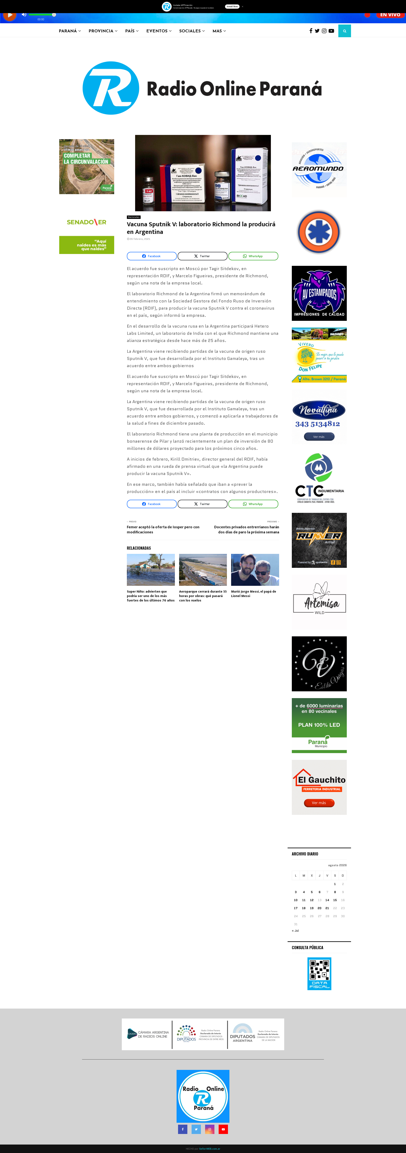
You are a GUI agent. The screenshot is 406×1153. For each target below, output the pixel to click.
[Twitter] (318, 31)
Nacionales (134, 217)
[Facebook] (312, 31)
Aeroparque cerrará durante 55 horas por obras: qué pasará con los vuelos (203, 596)
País (129, 31)
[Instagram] (325, 31)
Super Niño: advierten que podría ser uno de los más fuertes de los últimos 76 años (151, 596)
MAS (217, 31)
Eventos (156, 31)
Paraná (68, 31)
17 (296, 908)
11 (304, 900)
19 (312, 908)
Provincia (101, 31)
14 (327, 900)
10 (296, 900)
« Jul (295, 930)
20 (319, 908)
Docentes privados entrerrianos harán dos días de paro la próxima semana (246, 529)
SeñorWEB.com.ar (209, 1148)
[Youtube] (332, 31)
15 (335, 900)
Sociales (190, 31)
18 (304, 908)
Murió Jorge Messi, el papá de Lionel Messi (253, 594)
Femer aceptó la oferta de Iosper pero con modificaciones (163, 529)
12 (312, 900)
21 (327, 908)
